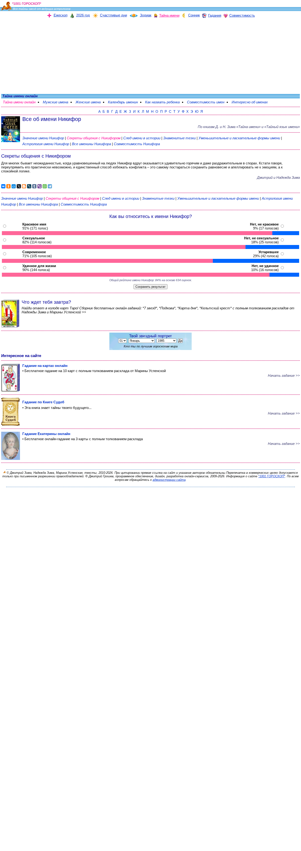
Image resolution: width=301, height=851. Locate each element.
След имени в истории (141, 138)
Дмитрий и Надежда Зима (278, 177)
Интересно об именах (252, 102)
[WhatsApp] (45, 186)
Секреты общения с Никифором (94, 138)
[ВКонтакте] (3, 186)
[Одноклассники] (8, 186)
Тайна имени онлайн (21, 102)
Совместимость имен (208, 102)
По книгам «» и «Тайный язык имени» (249, 127)
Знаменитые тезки (179, 138)
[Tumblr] (34, 186)
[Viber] (39, 186)
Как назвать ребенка (164, 102)
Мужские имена (58, 102)
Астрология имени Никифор (45, 144)
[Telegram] (50, 186)
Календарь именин (125, 102)
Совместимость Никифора (137, 144)
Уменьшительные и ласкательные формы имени (239, 138)
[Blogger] (24, 186)
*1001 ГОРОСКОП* (271, 476)
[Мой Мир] (14, 186)
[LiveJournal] (29, 186)
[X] (19, 186)
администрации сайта (169, 480)
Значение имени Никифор (43, 138)
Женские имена (90, 102)
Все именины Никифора (92, 144)
